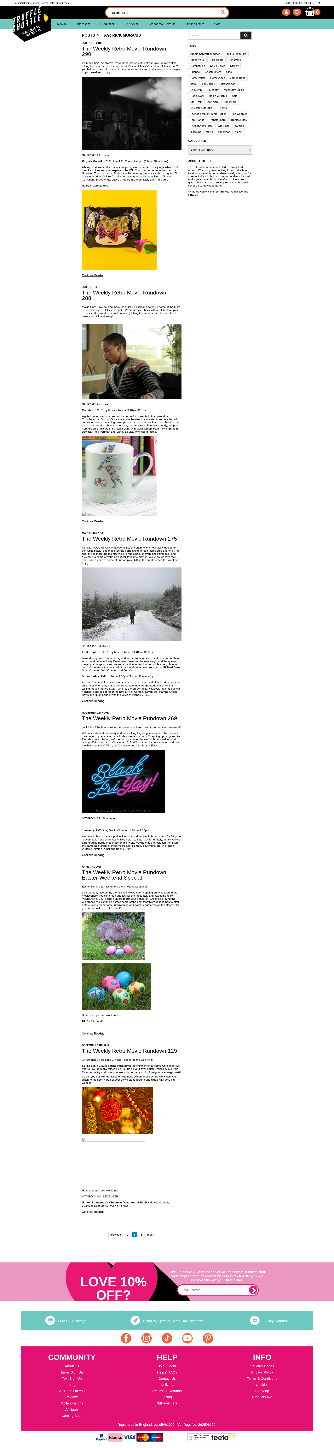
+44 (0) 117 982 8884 (297, 3)
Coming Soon (72, 1415)
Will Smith (224, 125)
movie (209, 131)
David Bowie (217, 65)
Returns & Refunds (167, 1391)
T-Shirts (222, 107)
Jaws (193, 83)
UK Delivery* (72, 1321)
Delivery (167, 1384)
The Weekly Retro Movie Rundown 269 (129, 718)
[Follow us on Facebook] (126, 1338)
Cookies (262, 1384)
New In (62, 24)
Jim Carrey (208, 83)
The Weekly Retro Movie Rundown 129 (129, 1051)
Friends (195, 71)
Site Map (262, 1391)
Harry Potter (197, 77)
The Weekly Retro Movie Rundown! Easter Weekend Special (125, 875)
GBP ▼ (316, 3)
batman (239, 125)
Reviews (71, 1397)
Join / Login (167, 1366)
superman (224, 131)
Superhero (230, 101)
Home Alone (217, 77)
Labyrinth (196, 89)
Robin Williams (218, 95)
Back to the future (235, 53)
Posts (88, 35)
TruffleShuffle (239, 119)
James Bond (237, 77)
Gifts (229, 71)
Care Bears (216, 59)
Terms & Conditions (262, 1378)
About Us (72, 1366)
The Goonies (239, 113)
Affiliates (71, 1409)
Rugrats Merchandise (95, 185)
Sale (217, 24)
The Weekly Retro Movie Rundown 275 (129, 539)
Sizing (167, 1397)
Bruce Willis (197, 59)
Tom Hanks (197, 119)
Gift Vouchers (167, 1403)
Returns (274, 1321)
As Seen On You (72, 1391)
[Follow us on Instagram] (146, 1338)
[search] (245, 35)
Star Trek (196, 101)
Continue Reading (93, 275)
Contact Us (167, 1378)
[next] (150, 1234)
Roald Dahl (197, 95)
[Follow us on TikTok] (167, 1338)
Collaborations (72, 1403)
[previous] (116, 1234)
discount (195, 131)
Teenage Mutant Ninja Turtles (208, 113)
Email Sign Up (72, 1372)
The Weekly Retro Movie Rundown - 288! (126, 295)
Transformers (217, 119)
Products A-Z (262, 1397)
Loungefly (213, 89)
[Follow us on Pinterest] (208, 1338)
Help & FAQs (167, 1372)
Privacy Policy (262, 1372)
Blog (71, 1384)
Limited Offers (194, 24)
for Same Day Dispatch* (173, 1321)
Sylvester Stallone (201, 107)
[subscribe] (253, 1290)
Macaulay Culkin (234, 89)
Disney (234, 65)
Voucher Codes (262, 1366)
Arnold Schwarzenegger (205, 53)
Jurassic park (228, 83)
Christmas (234, 59)
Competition (197, 65)
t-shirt (238, 131)
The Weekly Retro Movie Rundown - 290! (126, 51)
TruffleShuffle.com (201, 125)
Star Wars (213, 101)
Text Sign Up (72, 1378)
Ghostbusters (213, 71)
